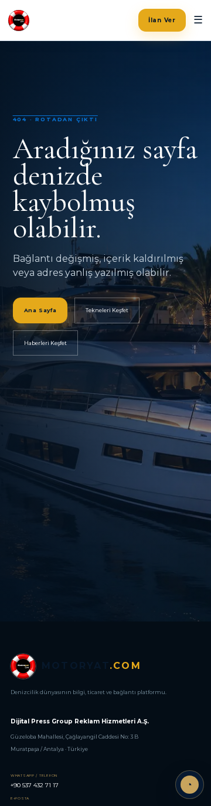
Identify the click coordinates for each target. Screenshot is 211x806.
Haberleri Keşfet (45, 343)
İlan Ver (162, 20)
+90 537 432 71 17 (35, 781)
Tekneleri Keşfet (107, 310)
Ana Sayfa (40, 310)
